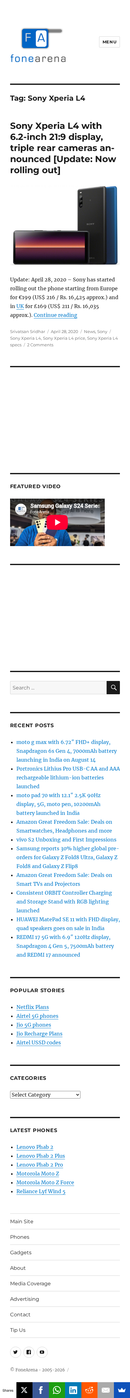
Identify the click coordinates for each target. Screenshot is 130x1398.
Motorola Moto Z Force (45, 1182)
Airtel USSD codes (38, 1042)
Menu (109, 41)
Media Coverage (30, 1284)
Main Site (21, 1222)
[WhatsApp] (57, 1390)
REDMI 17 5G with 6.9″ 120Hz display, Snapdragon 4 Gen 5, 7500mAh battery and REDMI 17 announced (65, 946)
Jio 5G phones (33, 1025)
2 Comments (40, 344)
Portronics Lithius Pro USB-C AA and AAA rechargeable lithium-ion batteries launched (68, 777)
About (18, 1268)
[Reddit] (89, 1390)
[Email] (106, 1390)
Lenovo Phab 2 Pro (39, 1165)
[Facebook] (40, 1390)
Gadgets (21, 1253)
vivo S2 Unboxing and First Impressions (66, 839)
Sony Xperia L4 (25, 338)
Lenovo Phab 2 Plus (40, 1156)
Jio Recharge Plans (39, 1033)
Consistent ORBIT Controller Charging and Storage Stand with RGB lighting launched (64, 902)
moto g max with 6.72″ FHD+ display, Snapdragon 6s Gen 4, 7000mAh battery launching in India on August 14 (66, 751)
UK (20, 306)
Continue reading (55, 315)
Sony (102, 331)
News (89, 331)
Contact (20, 1315)
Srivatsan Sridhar (27, 331)
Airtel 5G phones (37, 1016)
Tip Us (18, 1330)
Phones (19, 1237)
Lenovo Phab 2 (34, 1147)
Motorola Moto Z (37, 1173)
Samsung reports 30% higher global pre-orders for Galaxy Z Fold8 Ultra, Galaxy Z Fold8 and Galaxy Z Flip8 (67, 857)
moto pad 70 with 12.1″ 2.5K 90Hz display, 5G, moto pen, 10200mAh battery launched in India (58, 804)
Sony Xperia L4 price (64, 338)
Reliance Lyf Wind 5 (41, 1191)
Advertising (24, 1299)
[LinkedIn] (73, 1390)
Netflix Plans (32, 1007)
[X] (24, 1390)
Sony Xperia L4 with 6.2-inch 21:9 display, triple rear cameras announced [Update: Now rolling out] (63, 147)
